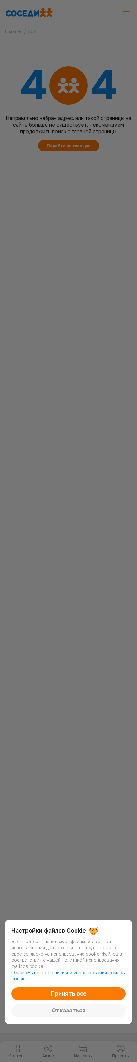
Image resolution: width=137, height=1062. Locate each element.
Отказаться (69, 1010)
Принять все (69, 993)
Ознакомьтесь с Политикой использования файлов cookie (68, 976)
